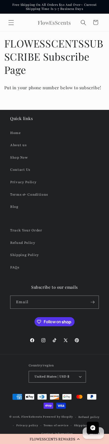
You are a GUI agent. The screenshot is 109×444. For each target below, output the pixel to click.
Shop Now (19, 157)
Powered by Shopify (58, 417)
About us (18, 145)
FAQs (15, 267)
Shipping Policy (24, 254)
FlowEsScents (31, 417)
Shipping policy (86, 425)
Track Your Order (26, 230)
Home (15, 132)
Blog (14, 206)
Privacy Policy (23, 182)
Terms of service (56, 425)
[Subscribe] (92, 302)
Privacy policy (27, 425)
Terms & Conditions (29, 194)
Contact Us (20, 169)
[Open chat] (93, 428)
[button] (54, 439)
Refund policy (89, 417)
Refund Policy (22, 242)
